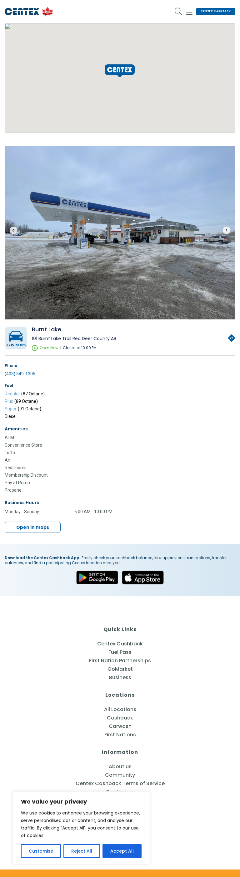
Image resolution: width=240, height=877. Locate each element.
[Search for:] (178, 11)
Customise (41, 851)
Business (120, 677)
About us (120, 766)
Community (120, 775)
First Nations (120, 734)
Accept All (122, 851)
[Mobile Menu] (189, 11)
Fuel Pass (120, 652)
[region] (81, 827)
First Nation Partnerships (120, 660)
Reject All (81, 851)
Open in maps (32, 527)
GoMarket (120, 669)
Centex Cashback (216, 11)
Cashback (120, 717)
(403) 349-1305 (20, 373)
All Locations (120, 709)
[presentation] (13, 230)
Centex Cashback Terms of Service (120, 783)
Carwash (120, 726)
